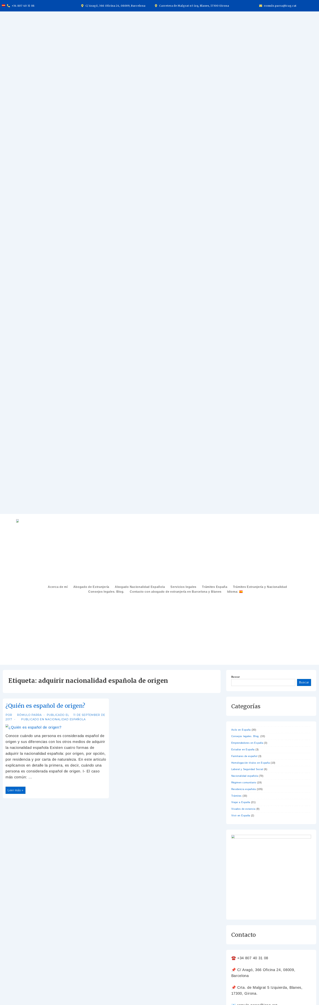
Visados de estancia (243, 809)
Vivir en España (240, 815)
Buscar (235, 676)
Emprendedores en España (247, 742)
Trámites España (214, 586)
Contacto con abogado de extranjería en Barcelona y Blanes (176, 591)
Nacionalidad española (65, 719)
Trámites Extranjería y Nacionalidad (260, 586)
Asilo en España (241, 729)
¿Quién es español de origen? (45, 705)
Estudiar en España (243, 749)
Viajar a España (240, 802)
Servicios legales (183, 586)
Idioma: (233, 591)
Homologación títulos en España (250, 762)
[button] (236, 591)
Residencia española (243, 789)
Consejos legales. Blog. (106, 591)
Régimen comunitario (243, 782)
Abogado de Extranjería (91, 586)
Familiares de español (244, 756)
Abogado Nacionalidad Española (140, 586)
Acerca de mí (58, 586)
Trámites (236, 795)
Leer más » (15, 789)
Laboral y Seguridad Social (247, 769)
